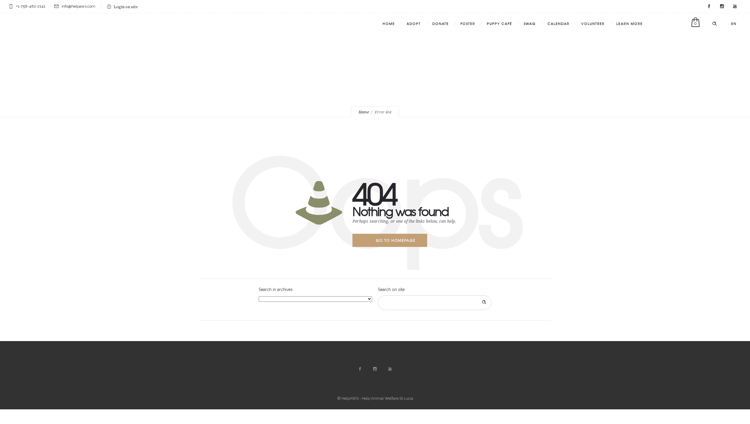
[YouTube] (734, 6)
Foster (468, 23)
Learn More (629, 23)
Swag (530, 23)
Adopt (414, 23)
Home (389, 23)
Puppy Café (499, 23)
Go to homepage (395, 240)
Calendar (559, 23)
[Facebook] (709, 6)
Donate (440, 23)
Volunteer (593, 23)
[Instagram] (721, 6)
